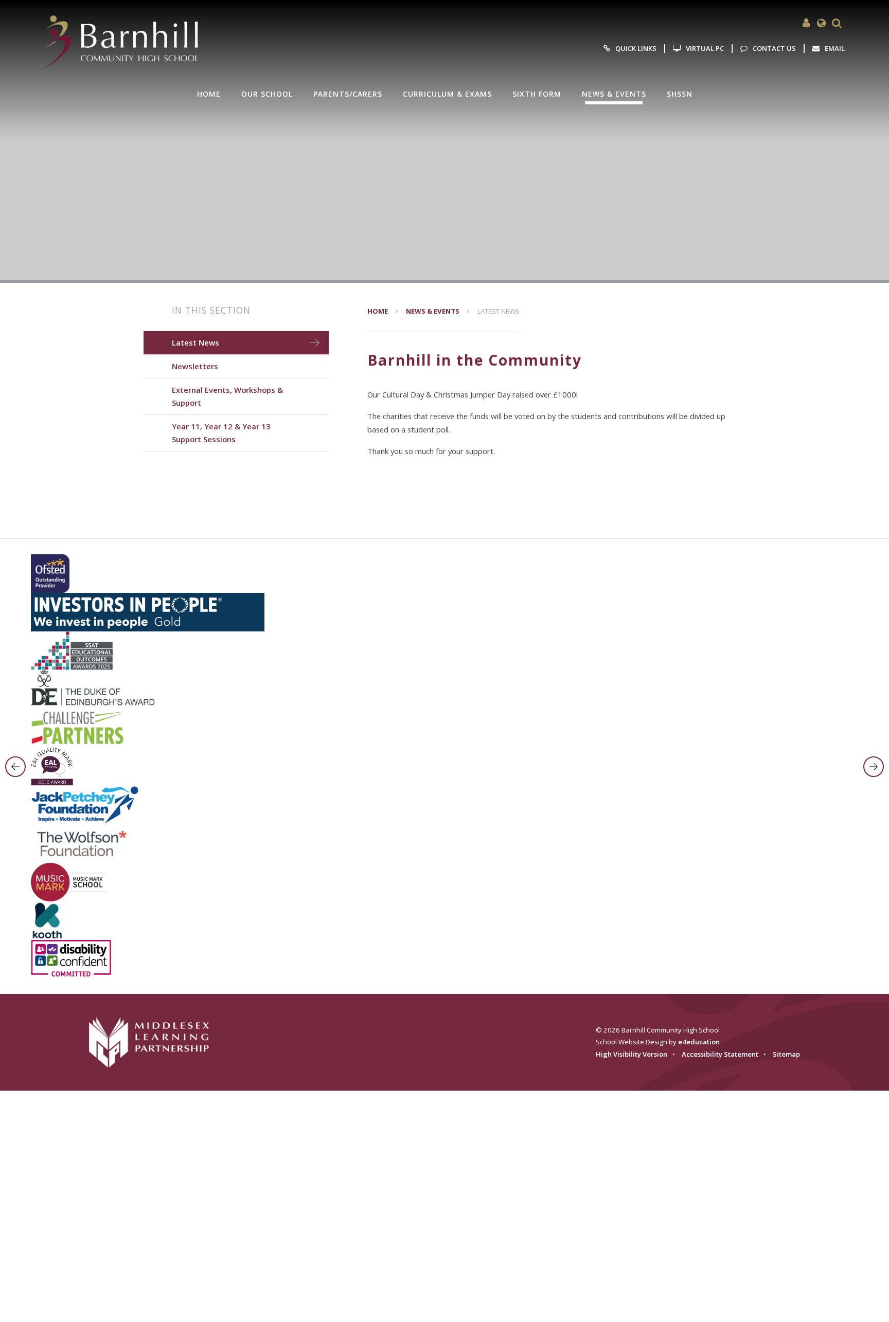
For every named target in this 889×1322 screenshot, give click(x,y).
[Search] (837, 23)
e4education (699, 1041)
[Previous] (15, 766)
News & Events (432, 311)
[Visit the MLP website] (156, 1042)
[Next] (873, 766)
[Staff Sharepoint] (806, 23)
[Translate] (821, 23)
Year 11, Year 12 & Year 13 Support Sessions (221, 432)
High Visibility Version (631, 1054)
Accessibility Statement (720, 1054)
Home (377, 311)
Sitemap (786, 1054)
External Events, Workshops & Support (227, 396)
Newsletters (195, 366)
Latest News (498, 311)
